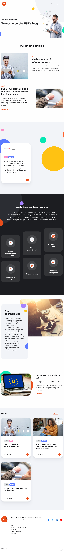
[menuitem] (52, 4)
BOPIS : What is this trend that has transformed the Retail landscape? (46, 446)
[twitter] (52, 519)
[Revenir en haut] (61, 549)
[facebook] (48, 519)
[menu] (61, 3)
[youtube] (61, 519)
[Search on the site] (57, 3)
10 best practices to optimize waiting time (15, 489)
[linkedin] (57, 519)
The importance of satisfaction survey (11, 445)
